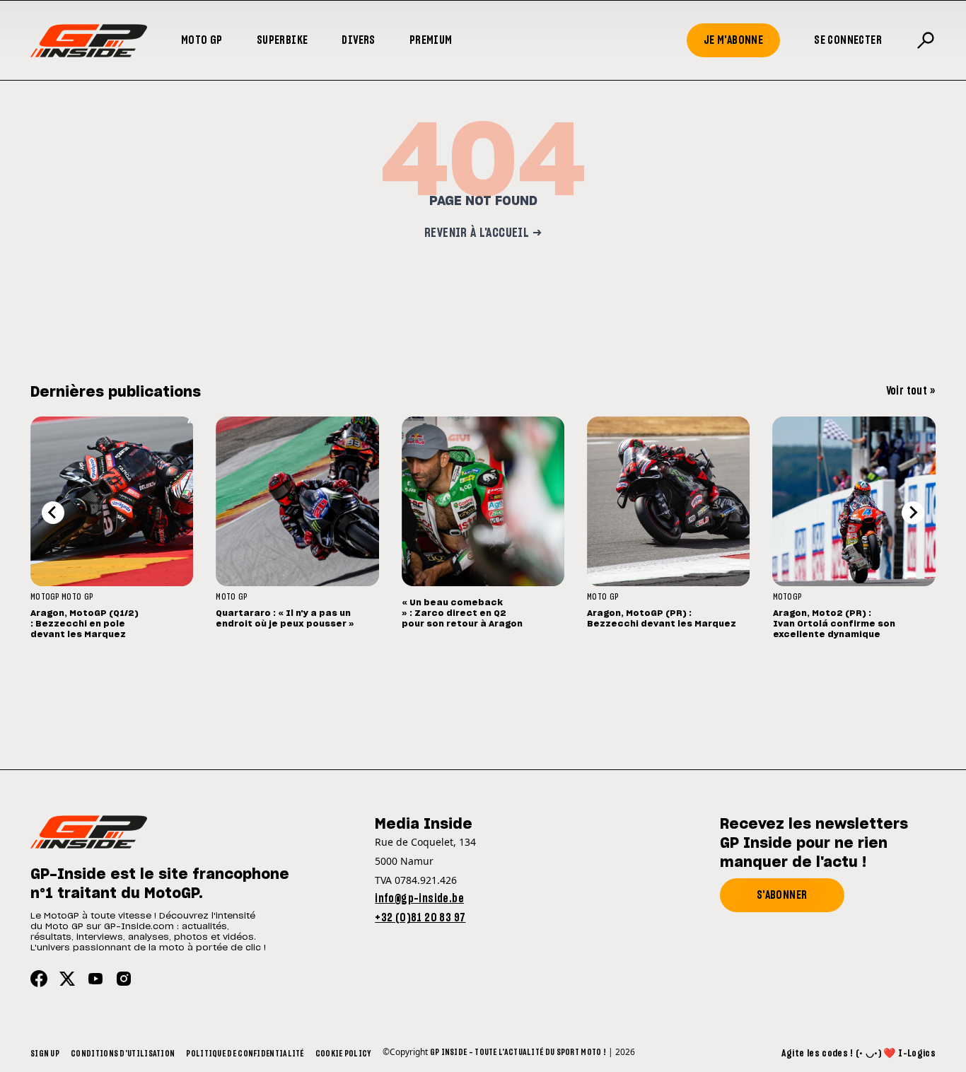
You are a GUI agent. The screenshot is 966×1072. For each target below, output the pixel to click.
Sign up (44, 1053)
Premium (431, 40)
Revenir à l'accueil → (483, 233)
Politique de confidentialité (244, 1053)
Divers (358, 40)
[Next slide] (913, 512)
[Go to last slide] (53, 512)
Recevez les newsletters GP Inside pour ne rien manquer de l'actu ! (814, 843)
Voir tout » (911, 391)
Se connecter (848, 40)
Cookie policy (343, 1053)
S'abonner (782, 895)
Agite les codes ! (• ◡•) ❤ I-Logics (858, 1054)
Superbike (282, 40)
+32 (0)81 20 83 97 (420, 918)
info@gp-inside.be (419, 898)
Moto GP (202, 40)
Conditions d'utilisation (123, 1053)
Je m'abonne (733, 40)
